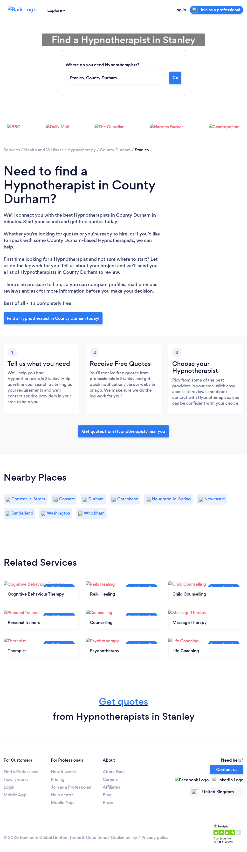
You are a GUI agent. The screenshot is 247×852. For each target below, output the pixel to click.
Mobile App (15, 795)
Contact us (226, 769)
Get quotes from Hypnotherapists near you (123, 431)
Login (9, 787)
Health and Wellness (43, 150)
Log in (180, 10)
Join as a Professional (71, 787)
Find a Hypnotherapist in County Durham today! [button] (53, 318)
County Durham (115, 150)
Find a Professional (21, 772)
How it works (16, 779)
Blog (107, 795)
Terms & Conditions (88, 837)
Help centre (62, 795)
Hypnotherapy (82, 150)
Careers (110, 779)
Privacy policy (155, 837)
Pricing (57, 779)
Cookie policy (124, 837)
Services (12, 150)
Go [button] (175, 78)
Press (108, 802)
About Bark (114, 772)
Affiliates (111, 787)
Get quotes (123, 701)
